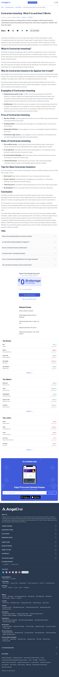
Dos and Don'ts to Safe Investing (31, 657)
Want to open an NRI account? (30, 299)
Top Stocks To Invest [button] (8, 558)
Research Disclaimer (7, 657)
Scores (42, 657)
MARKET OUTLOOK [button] (6, 549)
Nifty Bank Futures (15, 602)
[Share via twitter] (17, 30)
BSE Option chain (7, 609)
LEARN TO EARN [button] (6, 542)
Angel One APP (6, 583)
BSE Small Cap (6, 598)
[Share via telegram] (8, 30)
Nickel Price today (39, 626)
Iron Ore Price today (50, 626)
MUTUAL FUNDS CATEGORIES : (9, 637)
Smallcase (10, 587)
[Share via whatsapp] (13, 30)
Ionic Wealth (13, 578)
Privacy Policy (42, 660)
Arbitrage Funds (31, 639)
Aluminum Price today (19, 626)
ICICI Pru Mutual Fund (51, 632)
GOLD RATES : (5, 612)
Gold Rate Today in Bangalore (25, 615)
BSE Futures (46, 602)
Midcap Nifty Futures (26, 602)
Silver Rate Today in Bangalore (26, 620)
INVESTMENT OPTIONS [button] (7, 529)
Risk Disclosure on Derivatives (40, 664)
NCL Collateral (5, 664)
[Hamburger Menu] (57, 2)
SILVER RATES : (5, 618)
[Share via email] (26, 30)
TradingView (26, 587)
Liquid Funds (13, 639)
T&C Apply (35, 660)
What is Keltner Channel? (26, 311)
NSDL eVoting (21, 664)
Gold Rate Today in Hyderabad (10, 615)
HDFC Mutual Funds (39, 632)
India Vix (13, 598)
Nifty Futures (6, 602)
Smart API (42, 583)
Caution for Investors (7, 667)
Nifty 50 (4, 596)
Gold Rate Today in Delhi (22, 613)
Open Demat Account (32, 2)
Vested (20, 587)
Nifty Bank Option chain (18, 607)
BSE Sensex (48, 596)
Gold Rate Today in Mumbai (9, 613)
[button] (29, 236)
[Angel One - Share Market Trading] (6, 2)
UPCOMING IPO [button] (5, 553)
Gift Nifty (19, 598)
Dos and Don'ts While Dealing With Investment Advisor (14, 660)
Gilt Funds (39, 639)
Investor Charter (35, 662)
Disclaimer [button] (5, 653)
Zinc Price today (30, 626)
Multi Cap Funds (6, 640)
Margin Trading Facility (33, 583)
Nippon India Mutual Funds (9, 634)
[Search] (55, 2)
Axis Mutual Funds (29, 632)
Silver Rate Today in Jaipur (9, 621)
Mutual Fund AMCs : (7, 631)
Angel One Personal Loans (24, 662)
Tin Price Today (6, 628)
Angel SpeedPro (22, 583)
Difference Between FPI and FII (27, 327)
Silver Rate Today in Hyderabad (10, 620)
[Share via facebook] (22, 30)
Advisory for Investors (45, 662)
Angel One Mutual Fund (8, 632)
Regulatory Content (17, 657)
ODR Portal (28, 664)
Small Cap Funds (22, 639)
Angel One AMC (6, 578)
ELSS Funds (5, 639)
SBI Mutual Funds (19, 632)
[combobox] (31, 17)
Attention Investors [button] (8, 647)
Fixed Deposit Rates (50, 583)
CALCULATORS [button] (5, 533)
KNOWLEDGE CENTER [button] (7, 537)
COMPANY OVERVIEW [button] (7, 526)
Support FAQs (15, 564)
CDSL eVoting (13, 664)
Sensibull (4, 587)
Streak (15, 587)
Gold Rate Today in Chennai (36, 613)
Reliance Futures (37, 602)
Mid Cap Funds (46, 639)
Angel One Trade (14, 583)
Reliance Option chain (45, 607)
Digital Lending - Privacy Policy (9, 662)
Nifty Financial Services (20, 596)
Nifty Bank (10, 596)
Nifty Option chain (7, 607)
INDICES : (4, 594)
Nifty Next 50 (31, 596)
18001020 (6, 564)
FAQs (30, 660)
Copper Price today (7, 626)
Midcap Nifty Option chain (32, 607)
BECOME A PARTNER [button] (7, 546)
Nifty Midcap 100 (40, 596)
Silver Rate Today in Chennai (41, 620)
